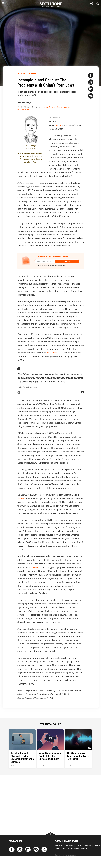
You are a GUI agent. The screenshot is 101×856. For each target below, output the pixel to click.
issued (20, 498)
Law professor (31, 148)
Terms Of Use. (61, 265)
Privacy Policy (73, 849)
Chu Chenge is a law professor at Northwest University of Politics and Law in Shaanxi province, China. (31, 157)
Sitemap (84, 849)
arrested (34, 567)
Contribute (69, 846)
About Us (58, 846)
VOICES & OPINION (26, 73)
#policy (67, 107)
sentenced (52, 352)
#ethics (60, 107)
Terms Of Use (60, 849)
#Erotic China (23, 110)
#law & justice (50, 107)
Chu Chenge (25, 102)
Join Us (78, 846)
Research (87, 846)
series (58, 125)
